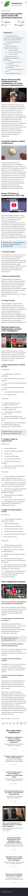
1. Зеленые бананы (13, 50)
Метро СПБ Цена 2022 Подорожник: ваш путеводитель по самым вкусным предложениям (13, 37)
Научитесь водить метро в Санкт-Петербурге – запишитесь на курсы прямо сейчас (14, 774)
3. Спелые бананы (13, 54)
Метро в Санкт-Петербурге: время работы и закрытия (14, 875)
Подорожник (16, 3)
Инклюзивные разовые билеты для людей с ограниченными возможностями (14, 792)
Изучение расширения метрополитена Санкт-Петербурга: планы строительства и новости (14, 840)
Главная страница (5, 10)
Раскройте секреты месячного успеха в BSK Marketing (14, 757)
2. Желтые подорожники (15, 52)
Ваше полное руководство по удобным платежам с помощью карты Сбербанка (12, 824)
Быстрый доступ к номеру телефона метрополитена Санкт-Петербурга (14, 858)
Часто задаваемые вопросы (13, 73)
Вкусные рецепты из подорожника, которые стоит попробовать (11, 58)
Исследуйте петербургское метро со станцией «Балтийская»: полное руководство (14, 740)
